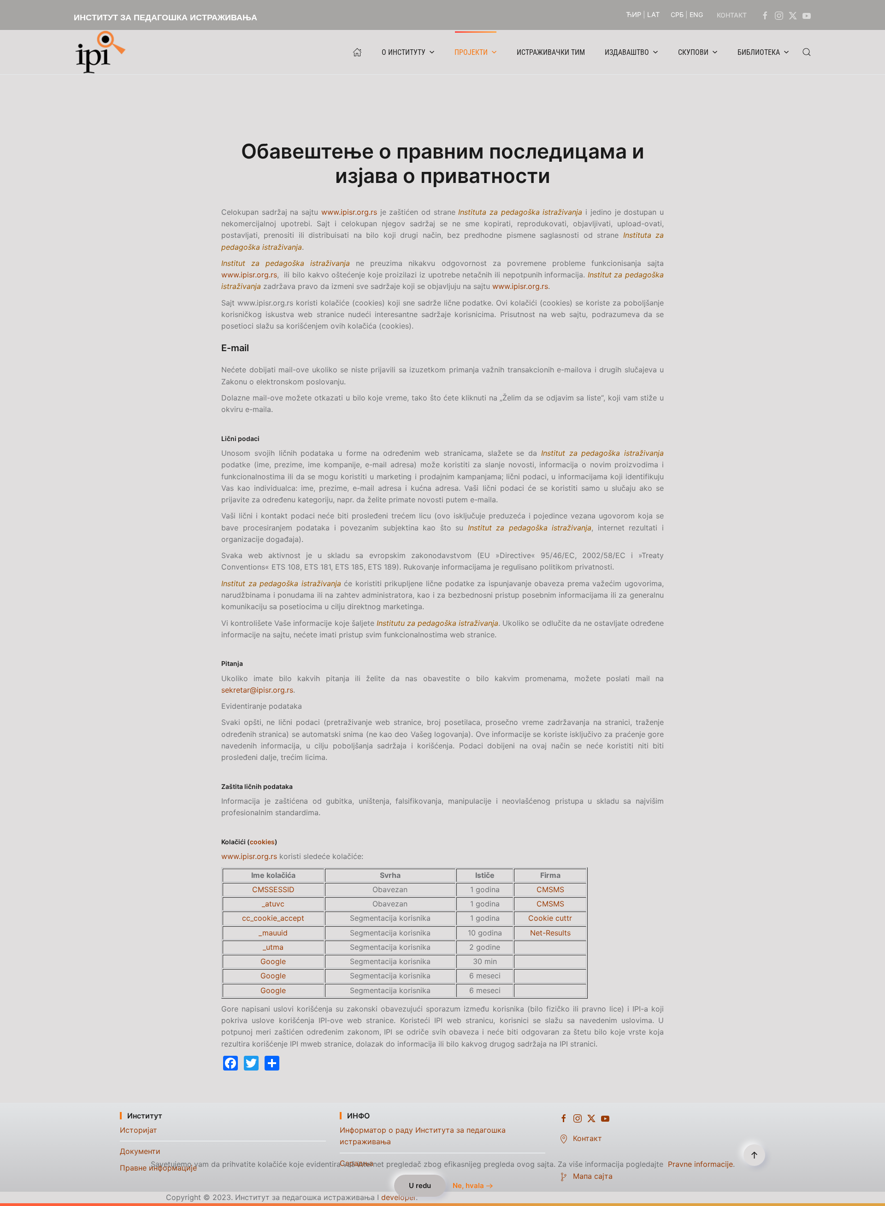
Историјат (138, 1130)
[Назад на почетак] (103, 52)
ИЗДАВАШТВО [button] (627, 52)
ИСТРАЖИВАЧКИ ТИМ (551, 52)
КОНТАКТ (732, 15)
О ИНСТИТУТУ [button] (403, 52)
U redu (420, 1185)
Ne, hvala (468, 1186)
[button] (806, 52)
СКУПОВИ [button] (693, 52)
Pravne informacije (700, 1164)
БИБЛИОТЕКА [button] (759, 52)
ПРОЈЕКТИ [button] (471, 52)
